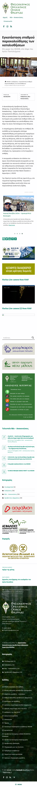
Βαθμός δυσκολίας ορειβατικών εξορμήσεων (18, 698)
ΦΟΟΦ (9, 770)
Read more (14, 222)
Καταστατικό (8, 730)
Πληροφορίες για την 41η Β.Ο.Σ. (14, 747)
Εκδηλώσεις (24, 96)
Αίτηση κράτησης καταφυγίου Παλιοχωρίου (18, 690)
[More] (15, 239)
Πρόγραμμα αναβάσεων (11, 751)
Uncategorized (8, 487)
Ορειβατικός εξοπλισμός (11, 743)
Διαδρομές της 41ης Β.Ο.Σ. (12, 712)
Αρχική (5, 17)
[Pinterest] (12, 239)
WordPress (26, 770)
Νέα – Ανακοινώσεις (16, 17)
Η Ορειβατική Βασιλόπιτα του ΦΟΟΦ (19, 464)
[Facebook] (3, 239)
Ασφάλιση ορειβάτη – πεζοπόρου (14, 694)
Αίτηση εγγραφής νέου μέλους (13, 687)
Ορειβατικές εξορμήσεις (11, 498)
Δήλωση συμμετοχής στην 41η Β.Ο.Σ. (15, 708)
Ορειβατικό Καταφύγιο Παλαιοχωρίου (16, 740)
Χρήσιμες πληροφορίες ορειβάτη (14, 758)
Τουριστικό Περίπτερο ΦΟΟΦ (13, 754)
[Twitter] (6, 239)
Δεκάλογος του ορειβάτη (12, 701)
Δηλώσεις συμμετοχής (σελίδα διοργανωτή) (17, 705)
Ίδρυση (6, 723)
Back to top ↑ (7, 772)
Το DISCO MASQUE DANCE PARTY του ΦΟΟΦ (21, 471)
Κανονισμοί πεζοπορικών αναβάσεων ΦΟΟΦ (18, 727)
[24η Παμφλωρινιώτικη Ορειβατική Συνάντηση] (18, 203)
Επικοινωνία (8, 21)
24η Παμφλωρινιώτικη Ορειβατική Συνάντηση (18, 213)
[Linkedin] (9, 239)
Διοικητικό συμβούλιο (11, 716)
